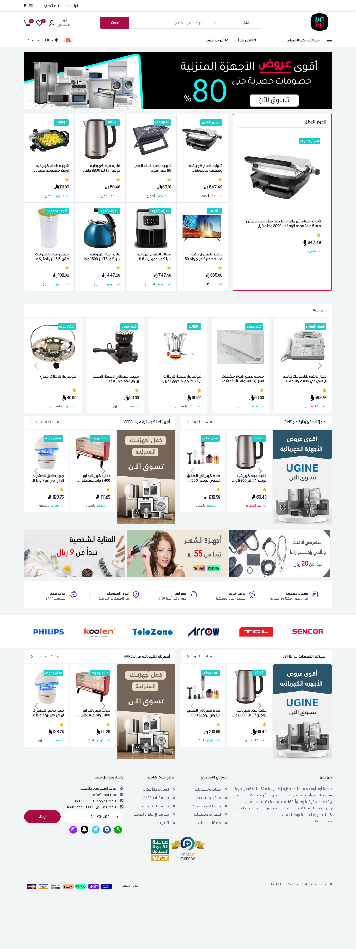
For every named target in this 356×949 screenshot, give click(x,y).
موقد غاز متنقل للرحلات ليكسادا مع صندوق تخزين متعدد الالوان (181, 379)
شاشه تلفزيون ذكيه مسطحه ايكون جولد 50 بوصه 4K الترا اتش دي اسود (203, 256)
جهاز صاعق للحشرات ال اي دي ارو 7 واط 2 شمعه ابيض (48, 478)
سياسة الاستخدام (155, 798)
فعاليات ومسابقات (206, 806)
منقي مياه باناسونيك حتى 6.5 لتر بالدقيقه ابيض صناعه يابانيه (52, 256)
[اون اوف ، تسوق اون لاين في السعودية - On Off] (306, 29)
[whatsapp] (118, 830)
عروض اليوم (215, 40)
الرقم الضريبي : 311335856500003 (90, 807)
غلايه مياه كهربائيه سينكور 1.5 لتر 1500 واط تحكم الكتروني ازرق (102, 256)
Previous (320, 365)
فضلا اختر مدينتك (41, 40)
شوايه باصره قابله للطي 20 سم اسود (152, 168)
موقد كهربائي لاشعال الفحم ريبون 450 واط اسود (116, 378)
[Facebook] (107, 830)
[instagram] (73, 830)
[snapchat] (84, 830)
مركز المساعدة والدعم (98, 788)
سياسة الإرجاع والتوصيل (151, 814)
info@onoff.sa (320, 821)
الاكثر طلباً (245, 40)
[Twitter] (96, 830)
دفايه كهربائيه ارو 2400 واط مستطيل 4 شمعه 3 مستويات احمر (93, 478)
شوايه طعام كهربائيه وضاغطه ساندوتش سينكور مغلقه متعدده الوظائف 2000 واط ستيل (283, 223)
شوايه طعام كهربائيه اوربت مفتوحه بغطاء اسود (52, 168)
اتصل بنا (163, 823)
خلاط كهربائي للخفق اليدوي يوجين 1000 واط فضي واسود (203, 478)
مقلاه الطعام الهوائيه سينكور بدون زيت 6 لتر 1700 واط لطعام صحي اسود (154, 256)
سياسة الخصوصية (155, 806)
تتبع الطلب (52, 6)
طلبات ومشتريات (208, 789)
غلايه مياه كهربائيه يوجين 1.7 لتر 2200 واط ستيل (102, 168)
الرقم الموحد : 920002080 (96, 801)
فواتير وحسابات (209, 798)
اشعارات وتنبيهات (207, 814)
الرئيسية (72, 6)
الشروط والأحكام (156, 789)
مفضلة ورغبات (209, 823)
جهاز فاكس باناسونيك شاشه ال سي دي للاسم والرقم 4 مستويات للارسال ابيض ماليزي (304, 379)
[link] (253, 146)
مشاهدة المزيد (204, 422)
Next (36, 365)
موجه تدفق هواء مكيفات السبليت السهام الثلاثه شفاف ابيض (241, 379)
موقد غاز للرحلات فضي (58, 376)
